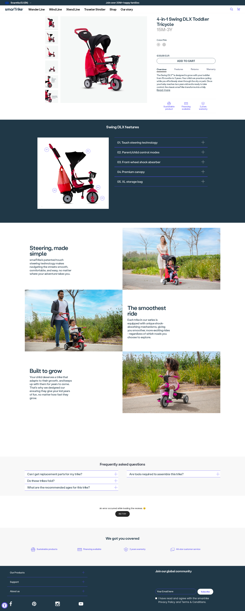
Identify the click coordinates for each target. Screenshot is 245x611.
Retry (122, 513)
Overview (161, 69)
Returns (194, 69)
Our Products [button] (17, 572)
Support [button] (14, 581)
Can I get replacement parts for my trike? (54, 474)
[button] (113, 9)
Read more (163, 90)
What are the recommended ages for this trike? (58, 487)
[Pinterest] (34, 604)
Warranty (211, 69)
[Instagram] (57, 604)
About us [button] (15, 591)
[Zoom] (103, 59)
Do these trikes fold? (41, 481)
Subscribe (205, 591)
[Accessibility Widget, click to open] (4, 605)
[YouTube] (81, 604)
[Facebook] (11, 604)
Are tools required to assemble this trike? (156, 474)
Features (178, 69)
